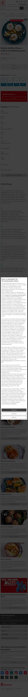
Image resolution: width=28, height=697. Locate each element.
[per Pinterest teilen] (7, 54)
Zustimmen (14, 410)
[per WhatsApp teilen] (9, 54)
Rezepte (12, 13)
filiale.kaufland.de (6, 627)
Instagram (16, 672)
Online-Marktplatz (11, 4)
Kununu (2, 677)
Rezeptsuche (21, 13)
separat (7, 295)
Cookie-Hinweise (18, 688)
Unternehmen (4, 634)
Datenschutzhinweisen (7, 360)
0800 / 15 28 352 (6, 618)
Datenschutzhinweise (10, 688)
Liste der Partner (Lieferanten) (9, 403)
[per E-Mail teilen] (2, 54)
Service (3, 630)
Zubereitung (14, 68)
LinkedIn (20, 672)
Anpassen (14, 413)
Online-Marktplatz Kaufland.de (9, 638)
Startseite (3, 13)
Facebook (2, 672)
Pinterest (25, 672)
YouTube (6, 672)
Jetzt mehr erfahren (14, 607)
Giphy (11, 677)
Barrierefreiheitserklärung (6, 689)
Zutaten (14, 65)
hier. (2, 362)
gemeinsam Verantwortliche (18, 295)
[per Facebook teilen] (4, 54)
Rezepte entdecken (14, 438)
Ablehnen (14, 417)
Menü (26, 1)
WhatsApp (16, 677)
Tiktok (6, 677)
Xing (11, 672)
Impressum (3, 688)
